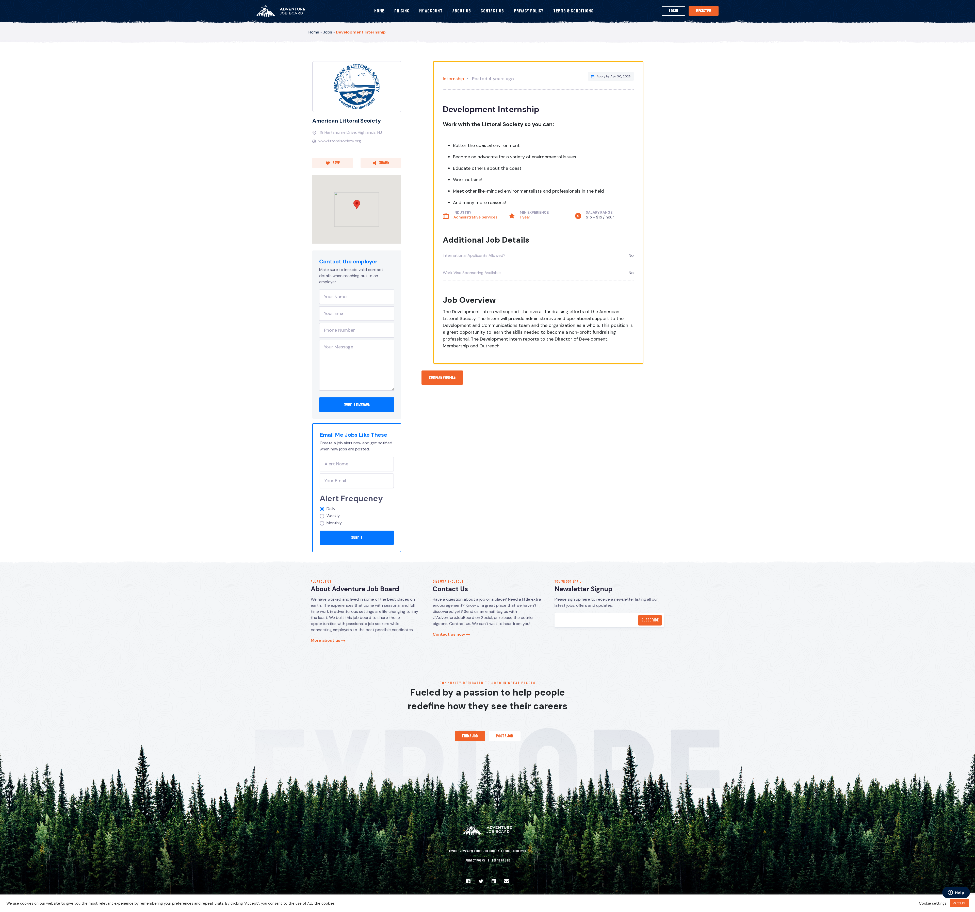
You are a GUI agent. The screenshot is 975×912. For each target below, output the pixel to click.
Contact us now (449, 634)
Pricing (402, 11)
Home (379, 11)
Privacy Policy (528, 11)
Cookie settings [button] (932, 903)
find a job (470, 736)
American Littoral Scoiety (346, 120)
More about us (326, 640)
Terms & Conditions (573, 11)
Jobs (327, 32)
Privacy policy (475, 860)
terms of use (501, 860)
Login (673, 10)
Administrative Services (475, 217)
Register (703, 10)
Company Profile (442, 377)
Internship (453, 79)
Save (336, 162)
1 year (525, 217)
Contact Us (492, 11)
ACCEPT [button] (959, 903)
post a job (504, 736)
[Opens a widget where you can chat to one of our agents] (956, 893)
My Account (431, 11)
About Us (461, 11)
